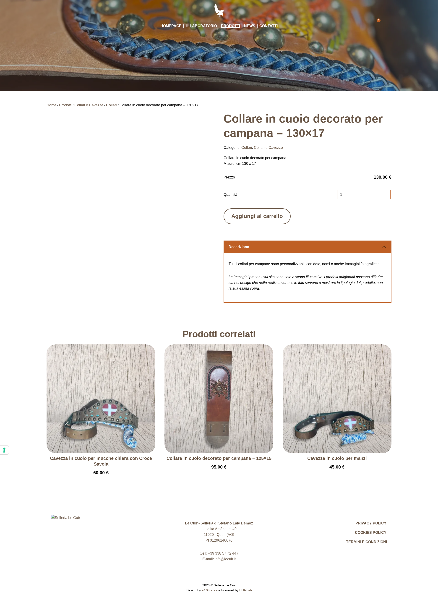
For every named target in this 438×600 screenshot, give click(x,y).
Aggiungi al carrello (257, 216)
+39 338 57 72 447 (223, 553)
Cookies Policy (370, 532)
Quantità (230, 195)
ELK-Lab (245, 590)
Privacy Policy (370, 523)
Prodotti (65, 105)
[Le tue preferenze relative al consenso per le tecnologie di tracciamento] (4, 450)
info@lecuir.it (225, 559)
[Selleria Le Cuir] (219, 10)
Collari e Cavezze (88, 105)
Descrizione (239, 247)
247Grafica (210, 590)
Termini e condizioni (366, 542)
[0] (376, 24)
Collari (111, 105)
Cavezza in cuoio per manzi (337, 458)
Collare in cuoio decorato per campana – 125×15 (219, 458)
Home (51, 105)
